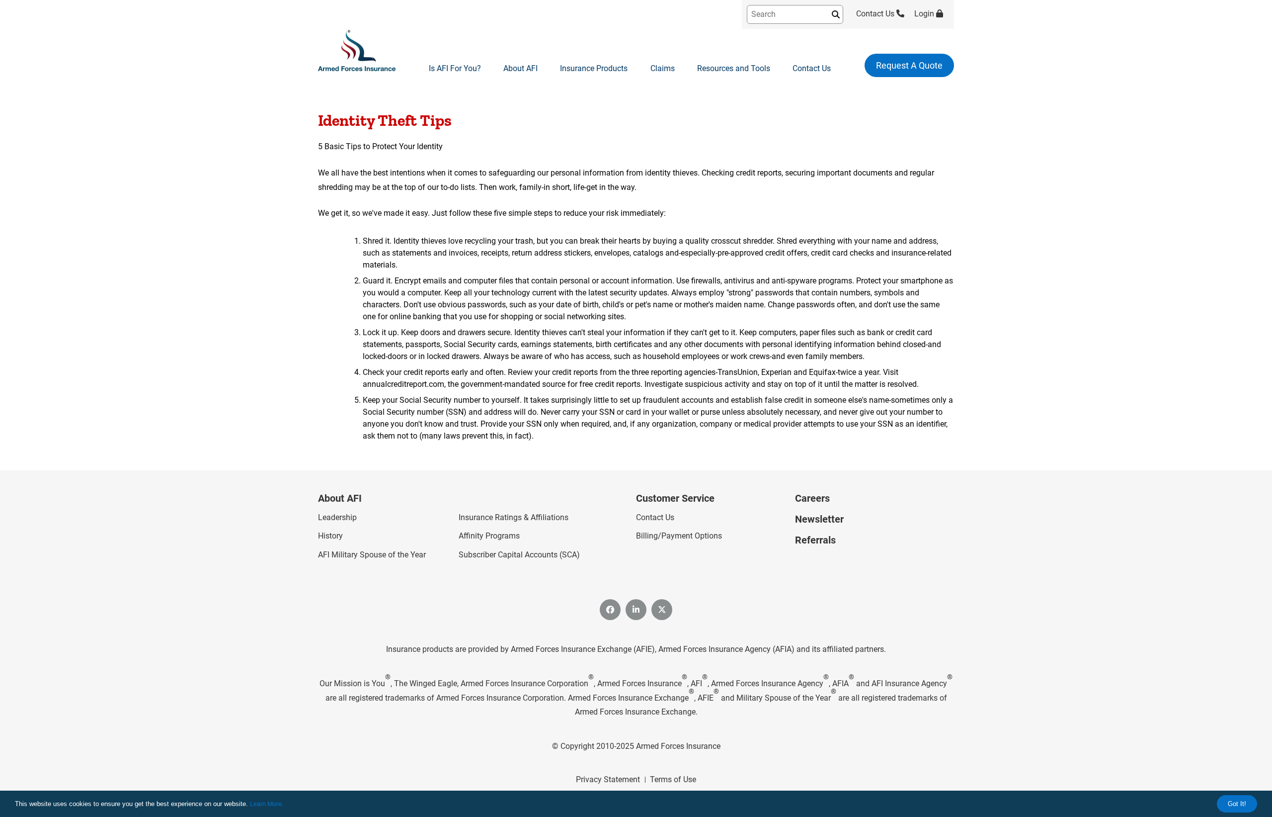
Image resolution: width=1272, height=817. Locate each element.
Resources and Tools (733, 68)
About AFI (520, 68)
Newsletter (819, 519)
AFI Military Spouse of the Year (372, 554)
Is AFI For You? (455, 68)
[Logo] (357, 51)
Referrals (815, 540)
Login (925, 13)
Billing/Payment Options (679, 536)
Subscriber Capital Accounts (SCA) (519, 554)
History (330, 536)
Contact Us (876, 13)
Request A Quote (909, 65)
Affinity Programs (489, 536)
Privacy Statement (608, 779)
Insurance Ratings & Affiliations (513, 517)
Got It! (1237, 804)
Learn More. (266, 804)
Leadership (337, 517)
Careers (812, 498)
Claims (662, 68)
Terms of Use (673, 779)
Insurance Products (594, 68)
